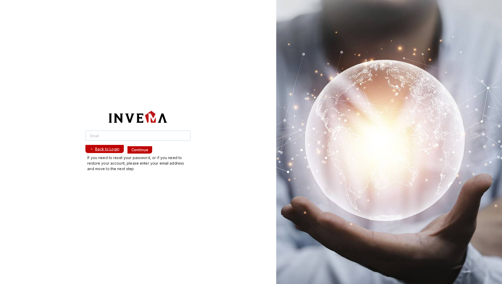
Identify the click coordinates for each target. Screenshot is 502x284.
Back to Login (107, 149)
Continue (139, 150)
